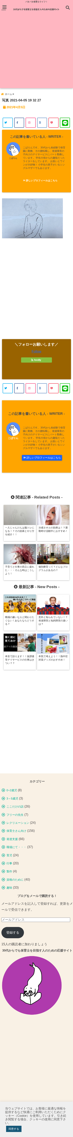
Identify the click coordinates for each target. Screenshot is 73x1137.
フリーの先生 (15, 814)
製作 (9, 871)
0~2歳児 (11, 790)
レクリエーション (17, 822)
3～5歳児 (12, 798)
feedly (37, 360)
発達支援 (12, 839)
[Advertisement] (36, 52)
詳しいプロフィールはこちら (41, 180)
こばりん (13, 158)
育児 (9, 855)
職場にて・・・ (16, 847)
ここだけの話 (15, 806)
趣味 (9, 887)
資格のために (15, 879)
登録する (12, 932)
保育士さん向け (16, 830)
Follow (36, 351)
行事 (9, 863)
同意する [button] (14, 1128)
